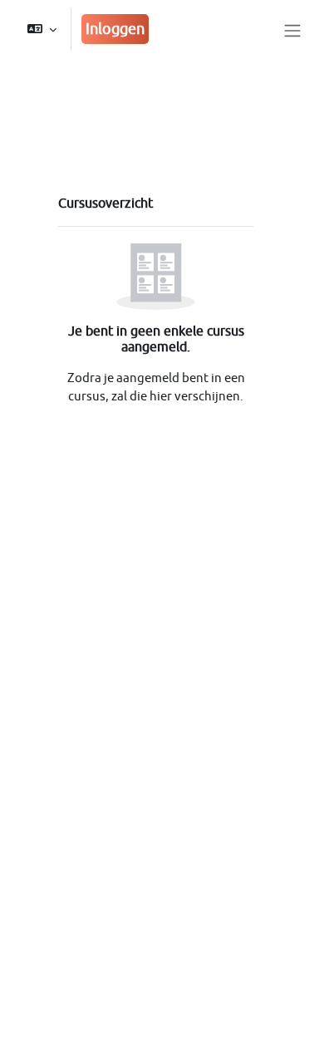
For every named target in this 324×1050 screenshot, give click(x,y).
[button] (42, 29)
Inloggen (115, 28)
